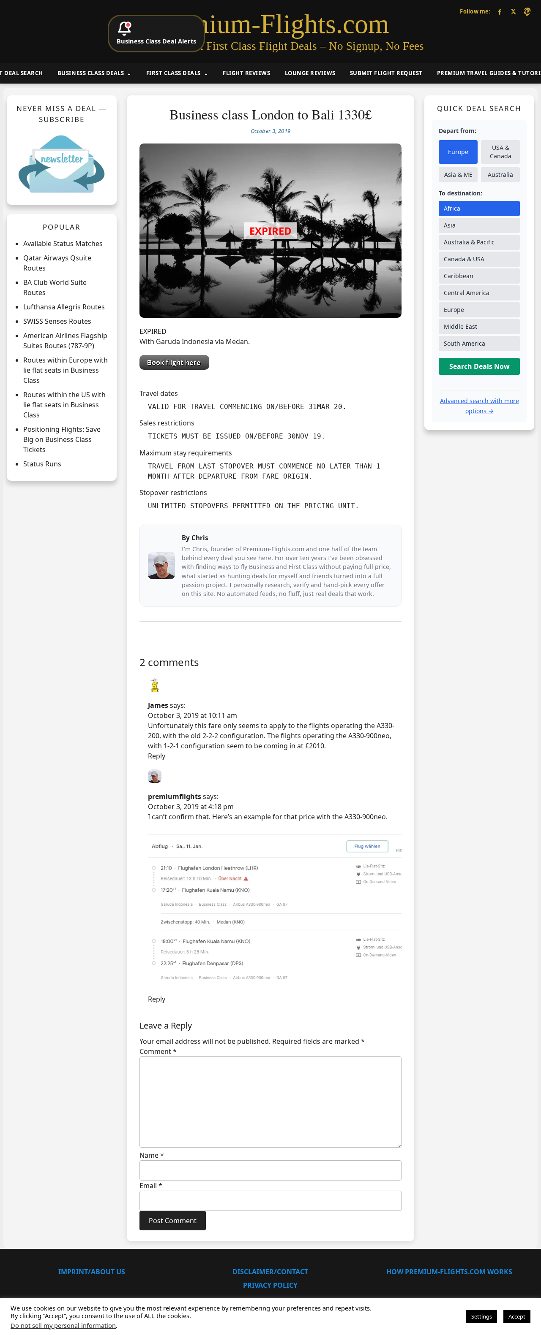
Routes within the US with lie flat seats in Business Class (64, 405)
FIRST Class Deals (173, 73)
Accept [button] (516, 1316)
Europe (458, 152)
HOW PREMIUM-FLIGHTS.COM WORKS (449, 1271)
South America (464, 343)
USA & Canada (500, 152)
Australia (500, 175)
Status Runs (42, 463)
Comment (158, 1051)
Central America (466, 293)
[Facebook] (500, 12)
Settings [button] (481, 1316)
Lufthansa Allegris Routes (64, 306)
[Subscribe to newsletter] (61, 163)
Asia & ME (458, 175)
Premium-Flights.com (270, 24)
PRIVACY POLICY (270, 1285)
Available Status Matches (63, 243)
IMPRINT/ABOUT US (91, 1271)
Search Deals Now (479, 366)
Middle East (460, 326)
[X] (513, 12)
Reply (156, 756)
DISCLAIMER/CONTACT (270, 1271)
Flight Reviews (246, 73)
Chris (199, 537)
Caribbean (458, 276)
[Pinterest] (527, 12)
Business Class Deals (90, 73)
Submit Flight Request (386, 73)
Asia (450, 225)
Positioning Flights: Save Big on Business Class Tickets (62, 439)
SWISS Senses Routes (57, 321)
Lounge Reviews (310, 73)
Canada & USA (464, 259)
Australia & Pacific (469, 242)
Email (150, 1185)
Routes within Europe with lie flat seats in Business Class (65, 370)
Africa (452, 208)
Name (151, 1155)
